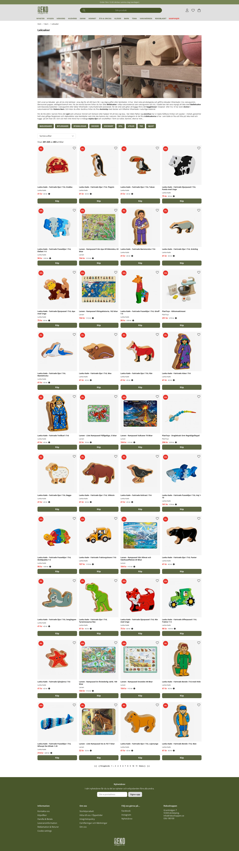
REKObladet (160, 18)
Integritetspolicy (87, 819)
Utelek (131, 126)
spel (68, 114)
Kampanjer (174, 18)
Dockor (95, 126)
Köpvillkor (42, 815)
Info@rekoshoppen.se (174, 815)
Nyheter (40, 18)
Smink (83, 18)
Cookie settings (44, 830)
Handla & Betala (45, 819)
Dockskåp (108, 126)
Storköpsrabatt (87, 811)
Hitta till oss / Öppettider (91, 815)
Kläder (117, 18)
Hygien (50, 18)
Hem (39, 24)
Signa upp (135, 794)
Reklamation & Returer (48, 827)
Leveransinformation (47, 823)
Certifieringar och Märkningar (93, 823)
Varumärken (146, 18)
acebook (126, 810)
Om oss (83, 827)
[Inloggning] (187, 10)
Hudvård (72, 18)
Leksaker (55, 24)
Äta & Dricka (105, 18)
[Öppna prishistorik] (49, 194)
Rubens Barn (59, 109)
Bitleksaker (62, 126)
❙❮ (95, 766)
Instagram (126, 814)
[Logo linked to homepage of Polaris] (42, 10)
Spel (121, 126)
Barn (126, 18)
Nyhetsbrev (126, 818)
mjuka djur (93, 118)
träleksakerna (150, 116)
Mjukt (151, 126)
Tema (134, 18)
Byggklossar (80, 126)
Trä (141, 126)
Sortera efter (46, 136)
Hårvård (61, 18)
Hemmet (92, 18)
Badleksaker (46, 126)
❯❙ (148, 766)
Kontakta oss (43, 811)
